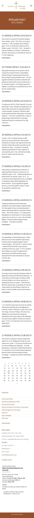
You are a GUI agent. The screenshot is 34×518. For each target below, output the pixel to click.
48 (25, 378)
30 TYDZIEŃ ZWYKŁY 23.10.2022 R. (16, 67)
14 (29, 366)
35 (29, 373)
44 (9, 378)
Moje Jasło (5, 418)
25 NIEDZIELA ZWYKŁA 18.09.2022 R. (17, 200)
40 (21, 376)
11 (16, 366)
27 (25, 371)
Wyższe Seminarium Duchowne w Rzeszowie (15, 407)
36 (4, 376)
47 (21, 378)
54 (21, 380)
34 (25, 373)
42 (29, 376)
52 (13, 380)
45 (13, 378)
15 (4, 368)
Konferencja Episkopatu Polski (11, 402)
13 (24, 366)
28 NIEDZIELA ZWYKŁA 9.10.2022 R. (16, 135)
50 (4, 380)
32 (17, 373)
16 (9, 368)
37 (9, 376)
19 (21, 368)
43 (4, 378)
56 (29, 380)
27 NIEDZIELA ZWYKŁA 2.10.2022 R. (16, 166)
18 (17, 368)
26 (21, 371)
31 (13, 373)
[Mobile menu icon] (31, 6)
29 (4, 373)
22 (4, 371)
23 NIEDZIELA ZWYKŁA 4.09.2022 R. (16, 270)
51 (9, 380)
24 (13, 371)
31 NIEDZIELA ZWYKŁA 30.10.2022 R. (17, 35)
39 (17, 376)
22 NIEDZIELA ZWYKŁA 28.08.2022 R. (17, 301)
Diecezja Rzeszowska (8, 404)
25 (17, 371)
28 (29, 371)
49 (29, 378)
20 (25, 368)
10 (12, 366)
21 (29, 368)
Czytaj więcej (5, 58)
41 (25, 376)
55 (25, 380)
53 (17, 380)
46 (17, 378)
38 (13, 376)
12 (20, 366)
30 (9, 373)
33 (21, 373)
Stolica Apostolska (7, 399)
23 (9, 371)
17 (13, 368)
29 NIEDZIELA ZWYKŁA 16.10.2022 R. (17, 101)
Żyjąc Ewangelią (6, 415)
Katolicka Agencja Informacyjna (11, 410)
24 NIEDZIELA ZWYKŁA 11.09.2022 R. (17, 234)
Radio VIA (4, 413)
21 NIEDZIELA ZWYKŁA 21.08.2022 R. (17, 335)
